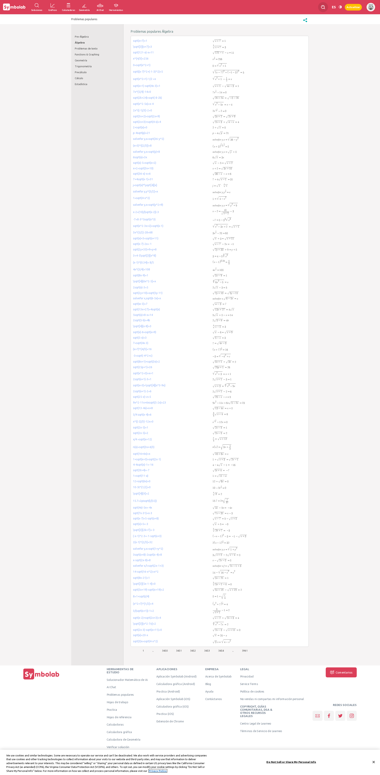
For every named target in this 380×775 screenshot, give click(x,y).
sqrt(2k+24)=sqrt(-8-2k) (147, 97)
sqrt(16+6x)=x (141, 453)
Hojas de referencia (119, 717)
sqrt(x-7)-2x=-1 (142, 243)
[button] (305, 22)
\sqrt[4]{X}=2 (141, 493)
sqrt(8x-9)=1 (140, 275)
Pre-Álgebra (82, 36)
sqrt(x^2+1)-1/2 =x (144, 79)
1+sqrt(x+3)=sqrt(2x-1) (147, 459)
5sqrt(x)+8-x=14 (143, 314)
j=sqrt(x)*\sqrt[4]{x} (145, 185)
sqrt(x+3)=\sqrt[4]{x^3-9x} (149, 385)
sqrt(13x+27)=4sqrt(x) (146, 309)
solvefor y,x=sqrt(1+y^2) (148, 548)
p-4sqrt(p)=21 (141, 133)
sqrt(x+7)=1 (140, 40)
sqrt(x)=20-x (140, 635)
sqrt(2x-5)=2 (140, 433)
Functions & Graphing (87, 54)
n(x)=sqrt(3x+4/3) (143, 447)
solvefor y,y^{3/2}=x (145, 191)
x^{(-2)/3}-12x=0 (143, 421)
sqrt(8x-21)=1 (141, 577)
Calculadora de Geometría (124, 739)
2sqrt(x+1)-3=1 (142, 379)
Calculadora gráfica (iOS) (172, 706)
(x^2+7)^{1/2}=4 (143, 603)
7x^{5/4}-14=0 (142, 91)
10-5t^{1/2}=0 (142, 487)
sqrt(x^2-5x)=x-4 (143, 103)
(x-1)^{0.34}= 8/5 (143, 262)
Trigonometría (83, 66)
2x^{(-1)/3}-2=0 (142, 110)
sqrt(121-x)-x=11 (143, 52)
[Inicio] (41, 679)
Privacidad (247, 676)
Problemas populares (120, 694)
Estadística (81, 84)
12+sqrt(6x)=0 (141, 481)
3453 (207, 650)
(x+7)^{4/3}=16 (142, 349)
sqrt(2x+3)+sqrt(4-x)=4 (147, 121)
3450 (165, 650)
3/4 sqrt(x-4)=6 (142, 414)
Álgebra (80, 42)
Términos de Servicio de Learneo (261, 730)
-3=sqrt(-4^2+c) (142, 355)
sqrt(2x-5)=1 (140, 427)
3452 (193, 650)
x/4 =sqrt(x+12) (142, 439)
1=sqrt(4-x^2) (141, 198)
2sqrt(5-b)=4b (141, 320)
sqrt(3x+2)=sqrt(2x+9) (146, 116)
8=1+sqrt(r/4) (141, 596)
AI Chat (111, 687)
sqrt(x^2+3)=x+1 (143, 373)
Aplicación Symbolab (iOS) (173, 698)
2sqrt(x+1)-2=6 (142, 391)
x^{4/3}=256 (140, 58)
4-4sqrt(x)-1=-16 (143, 464)
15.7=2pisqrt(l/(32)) (145, 500)
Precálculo (81, 72)
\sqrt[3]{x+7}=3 (142, 46)
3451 (179, 650)
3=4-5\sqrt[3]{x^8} (144, 255)
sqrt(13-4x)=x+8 (143, 408)
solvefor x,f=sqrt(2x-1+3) (148, 565)
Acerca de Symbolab (218, 676)
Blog (208, 683)
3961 (245, 650)
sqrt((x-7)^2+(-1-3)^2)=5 (148, 71)
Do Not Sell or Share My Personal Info (291, 762)
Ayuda (209, 691)
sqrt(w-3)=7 (140, 303)
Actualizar (353, 7)
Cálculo (79, 78)
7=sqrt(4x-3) (140, 343)
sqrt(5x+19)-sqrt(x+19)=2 (148, 589)
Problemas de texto (86, 48)
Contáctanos (213, 698)
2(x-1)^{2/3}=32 (143, 542)
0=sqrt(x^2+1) (141, 65)
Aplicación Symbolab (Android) (176, 676)
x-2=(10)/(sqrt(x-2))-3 (146, 212)
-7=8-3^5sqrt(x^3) (144, 219)
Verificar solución (118, 746)
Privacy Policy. (158, 770)
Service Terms (249, 683)
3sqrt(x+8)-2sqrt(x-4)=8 (147, 554)
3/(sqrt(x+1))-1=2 (143, 610)
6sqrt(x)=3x (140, 157)
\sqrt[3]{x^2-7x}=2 (144, 623)
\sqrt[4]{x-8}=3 (142, 326)
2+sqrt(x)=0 (140, 127)
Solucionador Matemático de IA (127, 679)
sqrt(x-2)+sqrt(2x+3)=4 (147, 617)
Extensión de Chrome (170, 721)
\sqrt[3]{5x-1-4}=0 (144, 583)
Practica (112, 709)
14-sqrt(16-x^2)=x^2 (146, 571)
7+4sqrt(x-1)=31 (143, 179)
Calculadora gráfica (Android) (175, 683)
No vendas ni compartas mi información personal (272, 698)
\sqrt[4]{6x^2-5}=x (144, 281)
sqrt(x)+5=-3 (140, 524)
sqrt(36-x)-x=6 (142, 173)
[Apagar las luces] (340, 7)
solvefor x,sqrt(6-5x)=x (147, 298)
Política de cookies (252, 691)
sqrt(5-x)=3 (140, 337)
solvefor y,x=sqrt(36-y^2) (148, 138)
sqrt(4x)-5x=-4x (142, 507)
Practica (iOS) (165, 713)
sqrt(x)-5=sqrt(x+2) (144, 162)
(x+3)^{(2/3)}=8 (142, 145)
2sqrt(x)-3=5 (140, 287)
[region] (190, 762)
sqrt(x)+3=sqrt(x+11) (145, 238)
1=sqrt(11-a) (140, 475)
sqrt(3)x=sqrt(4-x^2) (145, 641)
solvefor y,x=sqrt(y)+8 (146, 151)
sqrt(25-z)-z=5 (142, 396)
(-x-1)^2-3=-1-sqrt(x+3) (147, 536)
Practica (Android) (168, 691)
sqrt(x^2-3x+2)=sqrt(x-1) (148, 225)
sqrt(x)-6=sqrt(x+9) (144, 332)
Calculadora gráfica (119, 731)
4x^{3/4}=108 (141, 269)
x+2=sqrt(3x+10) (143, 168)
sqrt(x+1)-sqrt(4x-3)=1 (146, 85)
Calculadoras (115, 724)
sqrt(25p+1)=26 (142, 367)
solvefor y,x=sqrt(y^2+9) (148, 204)
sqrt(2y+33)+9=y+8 (145, 249)
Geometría (81, 60)
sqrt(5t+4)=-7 (141, 470)
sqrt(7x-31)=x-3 (142, 513)
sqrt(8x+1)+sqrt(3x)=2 (146, 361)
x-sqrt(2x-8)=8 (142, 560)
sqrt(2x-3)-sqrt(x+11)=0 (147, 629)
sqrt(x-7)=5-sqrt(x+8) (146, 518)
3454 (221, 650)
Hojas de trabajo (117, 702)
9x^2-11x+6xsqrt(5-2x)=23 (149, 402)
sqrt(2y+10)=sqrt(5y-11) (147, 293)
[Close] (373, 762)
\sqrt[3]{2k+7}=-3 (144, 530)
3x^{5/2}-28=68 (143, 232)
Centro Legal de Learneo (255, 723)
